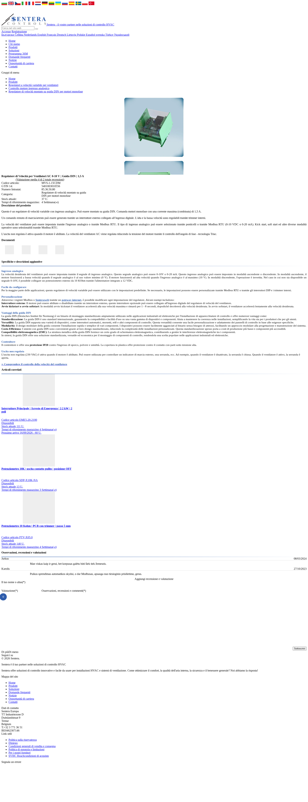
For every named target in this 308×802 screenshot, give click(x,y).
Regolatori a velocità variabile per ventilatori (33, 85)
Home (12, 40)
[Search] (36, 28)
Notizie (13, 60)
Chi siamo (14, 44)
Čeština (19, 34)
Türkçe (109, 34)
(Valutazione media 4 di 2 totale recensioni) (40, 179)
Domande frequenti (19, 56)
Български (8, 34)
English (42, 34)
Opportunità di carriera (21, 63)
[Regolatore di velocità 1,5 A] (154, 157)
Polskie (81, 34)
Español (91, 34)
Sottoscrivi (299, 648)
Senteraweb (42, 300)
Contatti (13, 66)
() (13, 582)
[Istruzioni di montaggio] (60, 250)
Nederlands (30, 34)
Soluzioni (14, 50)
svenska (100, 34)
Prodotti (13, 47)
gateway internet (71, 300)
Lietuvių (72, 34)
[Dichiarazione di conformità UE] (9, 250)
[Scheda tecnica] (26, 250)
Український (121, 34)
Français (52, 34)
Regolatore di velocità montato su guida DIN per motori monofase (46, 91)
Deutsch (62, 34)
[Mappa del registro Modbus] (43, 250)
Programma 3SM (18, 53)
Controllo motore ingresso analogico (29, 88)
